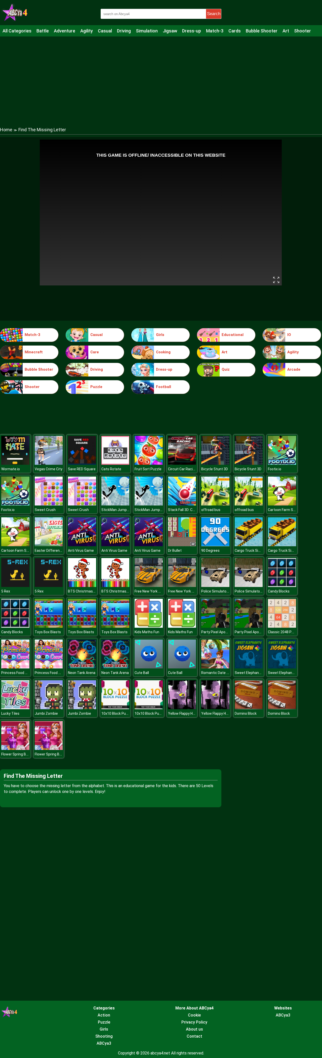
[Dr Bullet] (182, 544)
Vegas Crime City (48, 469)
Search (213, 13)
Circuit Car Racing (182, 469)
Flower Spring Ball (15, 754)
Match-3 (214, 30)
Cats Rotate (111, 469)
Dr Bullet (175, 550)
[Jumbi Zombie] (49, 707)
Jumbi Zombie (46, 713)
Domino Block (246, 713)
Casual (105, 30)
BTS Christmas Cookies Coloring (94, 591)
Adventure (64, 30)
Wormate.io (10, 469)
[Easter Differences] (49, 544)
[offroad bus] (215, 504)
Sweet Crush (45, 510)
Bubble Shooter (261, 30)
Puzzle (96, 387)
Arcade (293, 369)
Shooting (104, 1036)
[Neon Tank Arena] (82, 667)
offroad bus (210, 510)
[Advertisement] (161, 76)
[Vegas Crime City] (49, 463)
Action (104, 1015)
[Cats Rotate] (115, 463)
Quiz (226, 369)
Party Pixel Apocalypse (219, 632)
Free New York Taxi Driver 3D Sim (161, 591)
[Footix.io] (282, 463)
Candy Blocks (279, 591)
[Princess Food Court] (15, 667)
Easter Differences (50, 550)
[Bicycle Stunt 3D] (215, 463)
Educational (233, 334)
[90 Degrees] (215, 544)
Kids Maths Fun (147, 632)
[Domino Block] (249, 707)
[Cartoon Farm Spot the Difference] (282, 504)
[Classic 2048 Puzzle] (282, 626)
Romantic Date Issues (219, 673)
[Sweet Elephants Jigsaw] (249, 667)
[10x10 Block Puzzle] (115, 707)
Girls (160, 334)
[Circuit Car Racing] (182, 463)
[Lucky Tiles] (15, 707)
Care (94, 352)
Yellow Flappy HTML (184, 713)
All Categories (17, 30)
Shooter (302, 30)
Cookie (194, 1015)
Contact (194, 1036)
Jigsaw (170, 30)
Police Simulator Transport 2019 (227, 591)
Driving (124, 30)
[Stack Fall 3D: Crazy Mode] (182, 504)
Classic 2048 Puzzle (284, 632)
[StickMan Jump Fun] (115, 504)
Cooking (163, 352)
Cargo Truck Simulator (253, 550)
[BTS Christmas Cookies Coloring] (82, 585)
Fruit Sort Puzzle (148, 469)
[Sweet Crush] (49, 504)
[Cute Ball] (149, 667)
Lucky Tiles (10, 713)
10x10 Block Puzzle (117, 713)
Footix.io (274, 469)
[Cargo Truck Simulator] (249, 544)
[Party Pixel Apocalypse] (215, 626)
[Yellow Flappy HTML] (182, 707)
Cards (234, 30)
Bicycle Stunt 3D (214, 469)
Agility (86, 30)
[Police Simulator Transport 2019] (215, 585)
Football (163, 387)
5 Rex (5, 591)
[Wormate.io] (15, 463)
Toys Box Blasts (48, 632)
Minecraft (34, 352)
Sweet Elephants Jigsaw (255, 673)
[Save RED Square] (82, 463)
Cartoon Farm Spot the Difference (28, 550)
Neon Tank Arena (81, 673)
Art (286, 30)
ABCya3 (104, 1043)
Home (6, 129)
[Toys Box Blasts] (49, 626)
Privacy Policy (194, 1022)
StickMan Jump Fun (117, 510)
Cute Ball (142, 673)
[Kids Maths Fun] (149, 626)
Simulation (147, 30)
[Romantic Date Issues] (215, 667)
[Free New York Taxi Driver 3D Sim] (149, 585)
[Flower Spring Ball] (15, 748)
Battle (42, 30)
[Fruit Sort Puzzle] (149, 463)
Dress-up (191, 30)
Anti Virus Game (81, 550)
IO (289, 334)
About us (194, 1029)
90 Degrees (210, 550)
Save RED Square (82, 469)
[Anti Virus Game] (82, 544)
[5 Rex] (15, 585)
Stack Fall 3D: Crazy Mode (188, 510)
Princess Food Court (17, 673)
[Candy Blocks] (282, 585)
